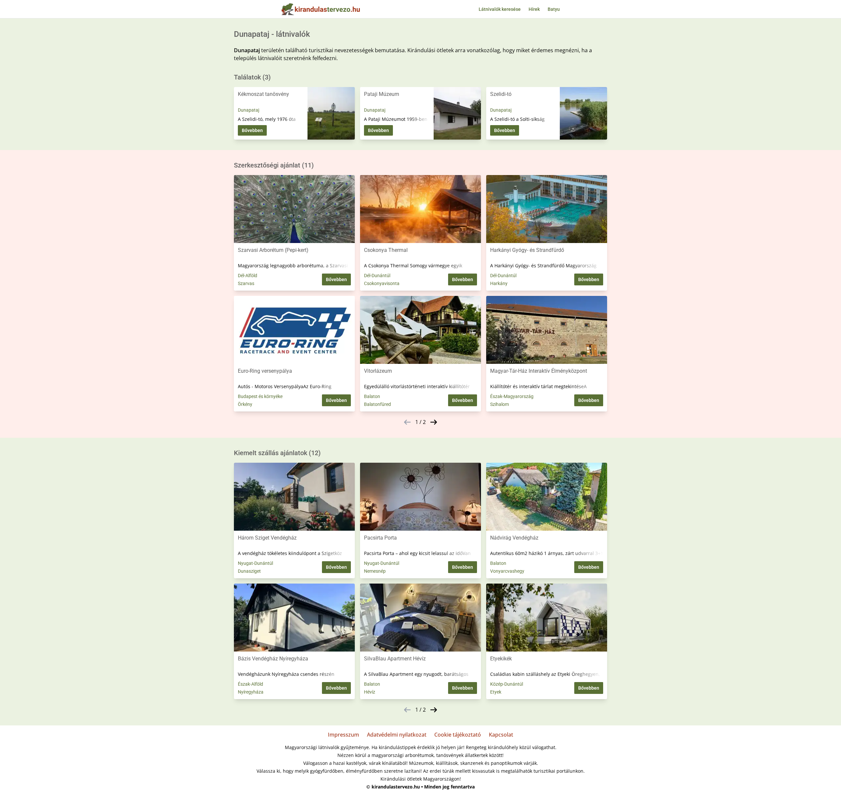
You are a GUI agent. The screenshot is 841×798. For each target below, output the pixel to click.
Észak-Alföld (250, 684)
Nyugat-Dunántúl (255, 563)
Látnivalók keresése (500, 9)
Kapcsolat (501, 734)
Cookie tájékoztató (457, 734)
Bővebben (252, 130)
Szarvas (246, 283)
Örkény (245, 404)
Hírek (534, 9)
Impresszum (343, 734)
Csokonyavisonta (381, 283)
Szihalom (499, 404)
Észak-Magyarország (512, 396)
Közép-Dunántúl (506, 684)
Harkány (499, 283)
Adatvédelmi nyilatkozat (396, 734)
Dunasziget (249, 571)
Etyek (495, 692)
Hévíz (369, 692)
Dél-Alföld (247, 275)
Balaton (372, 396)
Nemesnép (375, 571)
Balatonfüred (377, 404)
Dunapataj (248, 110)
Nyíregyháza (250, 692)
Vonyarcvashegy (507, 571)
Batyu (554, 9)
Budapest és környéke (260, 396)
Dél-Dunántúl (377, 275)
